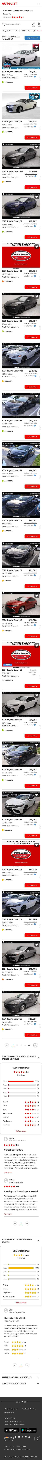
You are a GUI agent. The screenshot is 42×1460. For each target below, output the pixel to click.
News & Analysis (10, 1408)
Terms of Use (9, 1446)
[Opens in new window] (11, 1430)
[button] (33, 24)
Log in (37, 1438)
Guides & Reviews (29, 1408)
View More (8, 1172)
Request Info (32, 87)
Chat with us (9, 1412)
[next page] (35, 1045)
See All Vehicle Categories (14, 1424)
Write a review (21, 1131)
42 (29, 1045)
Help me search (32, 38)
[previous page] (7, 1045)
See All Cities (9, 1418)
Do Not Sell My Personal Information (17, 1449)
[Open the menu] (38, 4)
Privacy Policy (21, 1446)
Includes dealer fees (30, 74)
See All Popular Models (14, 1421)
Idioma (10, 1437)
